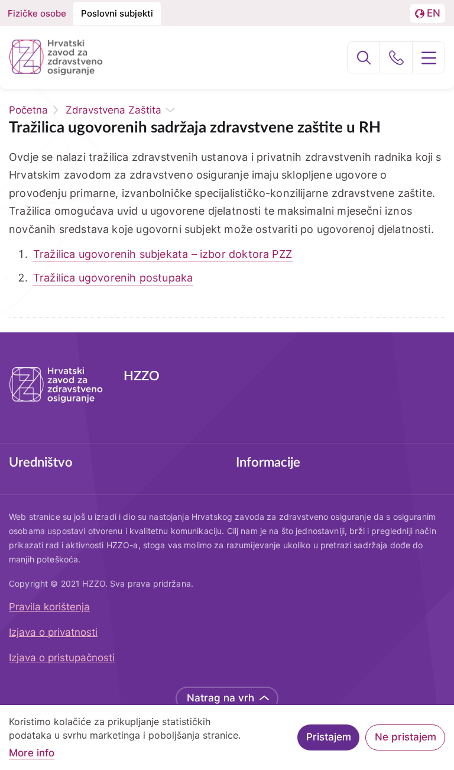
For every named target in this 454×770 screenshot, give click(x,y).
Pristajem (328, 737)
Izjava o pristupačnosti (62, 658)
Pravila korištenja (49, 607)
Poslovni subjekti (117, 13)
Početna (28, 110)
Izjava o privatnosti (53, 632)
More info (31, 753)
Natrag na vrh (220, 698)
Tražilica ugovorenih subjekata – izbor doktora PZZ (162, 254)
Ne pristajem (405, 737)
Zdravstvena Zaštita (113, 110)
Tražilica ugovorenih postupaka (113, 277)
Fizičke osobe (37, 13)
